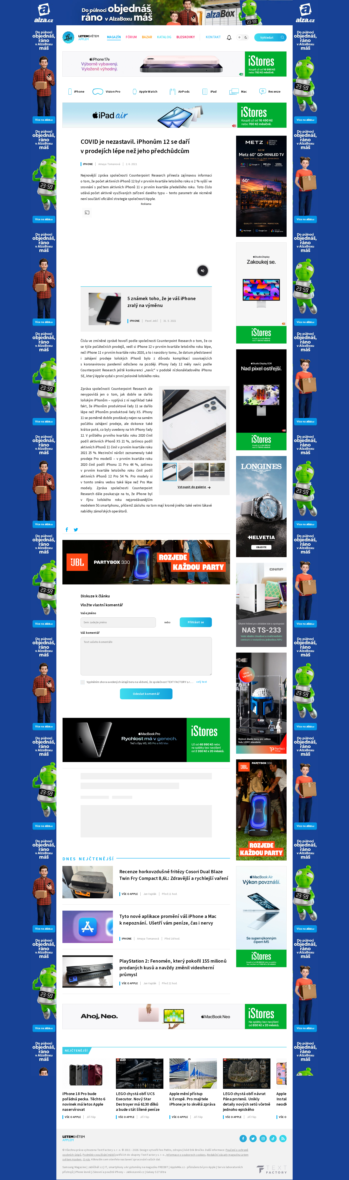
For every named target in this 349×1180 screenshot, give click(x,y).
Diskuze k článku (95, 596)
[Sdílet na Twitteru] (75, 531)
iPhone (88, 164)
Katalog (164, 37)
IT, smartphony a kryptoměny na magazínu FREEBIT (136, 1167)
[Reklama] (43, 12)
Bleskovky (186, 37)
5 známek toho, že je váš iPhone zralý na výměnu (161, 302)
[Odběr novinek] (229, 38)
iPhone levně (82, 1172)
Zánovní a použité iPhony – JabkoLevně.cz (118, 1172)
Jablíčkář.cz (95, 1167)
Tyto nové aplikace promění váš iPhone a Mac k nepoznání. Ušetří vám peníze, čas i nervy (168, 920)
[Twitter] (253, 1138)
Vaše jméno (88, 613)
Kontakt (213, 37)
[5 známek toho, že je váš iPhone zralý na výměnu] (105, 309)
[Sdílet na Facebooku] (66, 531)
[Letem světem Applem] (80, 37)
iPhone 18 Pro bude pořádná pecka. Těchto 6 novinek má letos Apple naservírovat (83, 1101)
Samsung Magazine (74, 1167)
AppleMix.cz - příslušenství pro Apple (192, 1167)
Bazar (147, 37)
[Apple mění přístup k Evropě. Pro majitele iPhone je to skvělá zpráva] (193, 1073)
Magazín (114, 37)
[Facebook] (243, 1138)
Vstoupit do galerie (192, 487)
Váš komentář (90, 633)
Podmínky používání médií (99, 1155)
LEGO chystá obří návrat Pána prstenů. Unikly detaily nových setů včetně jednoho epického (246, 1101)
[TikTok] (273, 1138)
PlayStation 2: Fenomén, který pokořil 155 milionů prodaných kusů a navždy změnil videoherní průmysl (173, 967)
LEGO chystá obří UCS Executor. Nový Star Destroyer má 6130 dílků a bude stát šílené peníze (138, 1101)
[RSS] (283, 1138)
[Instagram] (263, 1138)
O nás (86, 1160)
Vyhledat (266, 37)
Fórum (131, 37)
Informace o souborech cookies (186, 1155)
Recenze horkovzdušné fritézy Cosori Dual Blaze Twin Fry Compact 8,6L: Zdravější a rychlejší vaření (173, 875)
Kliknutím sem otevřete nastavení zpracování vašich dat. (126, 1160)
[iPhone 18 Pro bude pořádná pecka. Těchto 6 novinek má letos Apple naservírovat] (86, 1073)
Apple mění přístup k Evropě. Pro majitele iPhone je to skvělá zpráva (192, 1099)
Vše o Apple (130, 894)
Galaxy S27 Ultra (156, 1172)
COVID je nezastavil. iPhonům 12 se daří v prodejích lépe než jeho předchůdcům (135, 146)
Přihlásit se (196, 622)
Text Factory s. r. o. (109, 1150)
